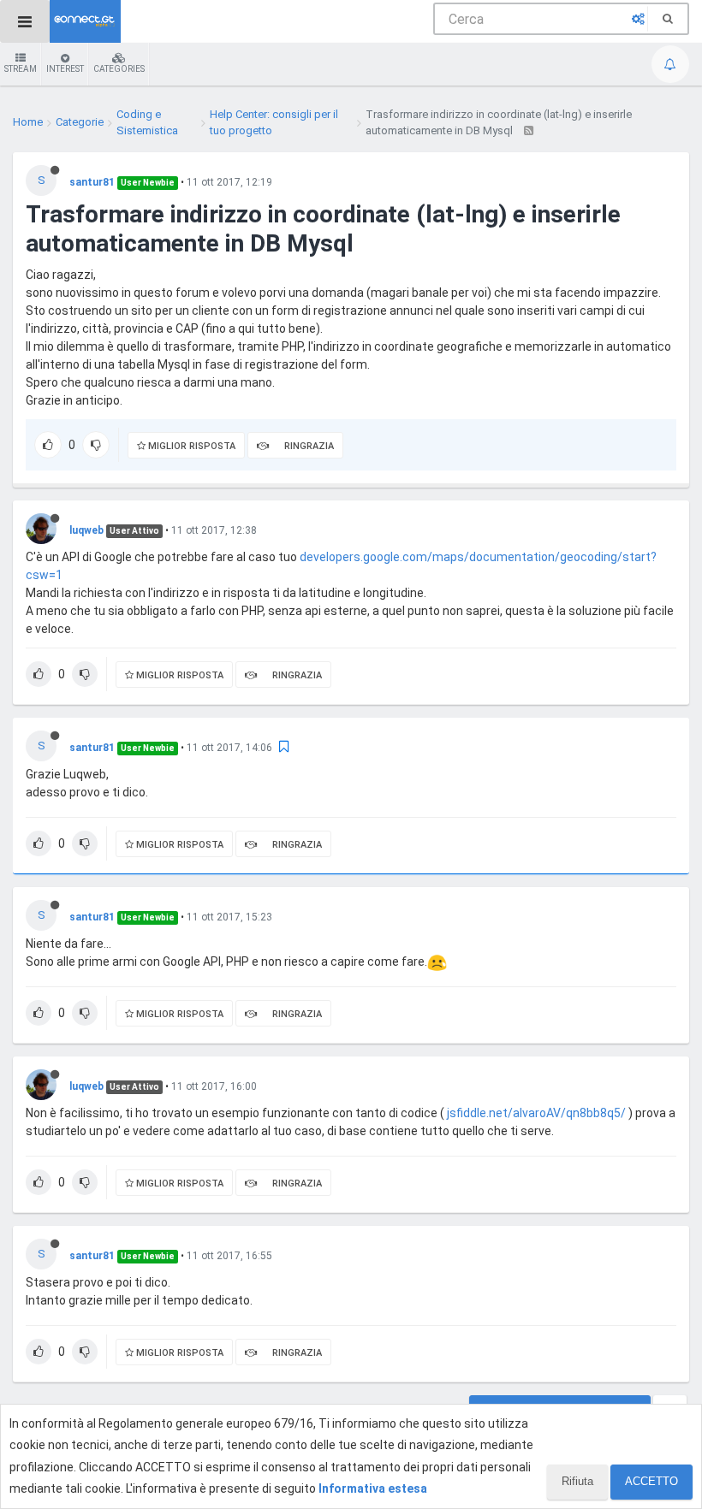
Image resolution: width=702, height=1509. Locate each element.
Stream (20, 69)
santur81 (92, 182)
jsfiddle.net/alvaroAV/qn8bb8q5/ (536, 1113)
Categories (119, 69)
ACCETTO (651, 1481)
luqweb (86, 530)
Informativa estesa (372, 1488)
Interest (65, 69)
